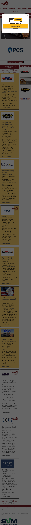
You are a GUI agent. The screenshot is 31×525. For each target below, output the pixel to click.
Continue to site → (17, 30)
